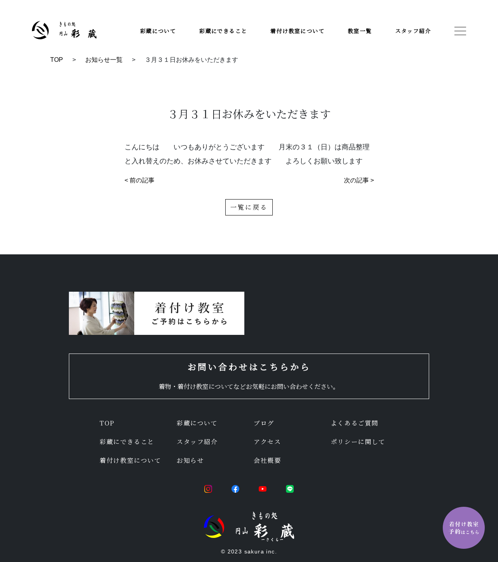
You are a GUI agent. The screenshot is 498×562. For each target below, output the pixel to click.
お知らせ (190, 460)
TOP (56, 59)
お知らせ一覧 (104, 59)
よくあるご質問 (355, 422)
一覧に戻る (249, 207)
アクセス (267, 441)
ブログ (264, 422)
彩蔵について (158, 31)
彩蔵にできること (223, 31)
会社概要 (267, 460)
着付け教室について (297, 31)
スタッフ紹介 (413, 31)
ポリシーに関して (358, 441)
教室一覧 (360, 31)
